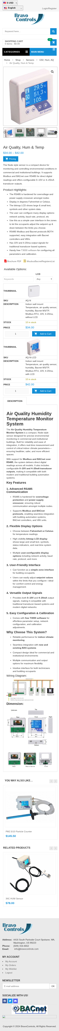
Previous (4, 132)
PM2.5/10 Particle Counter (19, 831)
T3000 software (29, 250)
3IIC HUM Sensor (14, 898)
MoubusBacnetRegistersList (40, 261)
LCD (38, 274)
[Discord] (15, 1001)
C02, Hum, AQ (46, 60)
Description (14, 401)
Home (7, 60)
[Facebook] (4, 1001)
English (11, 8)
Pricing (12, 159)
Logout (8, 972)
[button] (52, 72)
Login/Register (49, 8)
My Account (11, 961)
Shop (18, 60)
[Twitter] (10, 1001)
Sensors (30, 60)
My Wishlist (11, 969)
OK (53, 986)
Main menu (37, 52)
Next (55, 132)
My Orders (10, 965)
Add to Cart (45, 334)
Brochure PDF (14, 261)
